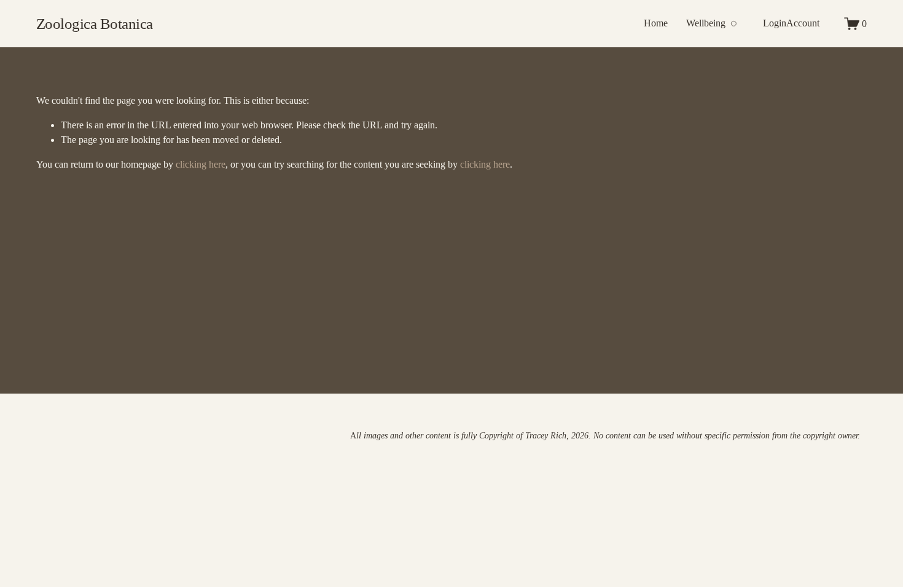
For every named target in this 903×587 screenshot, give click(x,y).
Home (656, 23)
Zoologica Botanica (94, 23)
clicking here (200, 164)
